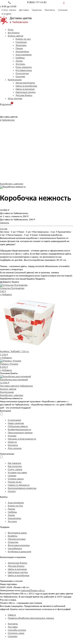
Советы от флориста (18, 485)
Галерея (12, 475)
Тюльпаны (21, 45)
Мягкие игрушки (17, 539)
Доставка (24, 10)
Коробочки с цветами (11, 184)
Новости (12, 442)
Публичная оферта (18, 426)
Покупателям (7, 454)
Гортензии (21, 42)
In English (6, 14)
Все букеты (14, 32)
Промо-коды (15, 482)
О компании (14, 420)
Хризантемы (22, 51)
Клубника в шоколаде (19, 551)
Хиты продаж (15, 98)
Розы (10, 29)
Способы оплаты (17, 630)
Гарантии (37, 10)
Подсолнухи (22, 73)
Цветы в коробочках (26, 86)
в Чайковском (19, 22)
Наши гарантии (16, 423)
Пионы (19, 48)
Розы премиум (24, 67)
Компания (5, 411)
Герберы (20, 58)
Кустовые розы (24, 70)
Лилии (19, 61)
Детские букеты (24, 95)
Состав (3, 229)
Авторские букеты (25, 83)
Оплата (12, 491)
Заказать (4, 222)
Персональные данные (20, 432)
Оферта (12, 615)
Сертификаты (15, 548)
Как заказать (14, 463)
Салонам (63, 10)
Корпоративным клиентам (22, 488)
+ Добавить (6, 294)
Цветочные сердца (25, 92)
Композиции (15, 79)
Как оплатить (15, 466)
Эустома (12, 521)
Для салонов (14, 448)
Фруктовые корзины (19, 545)
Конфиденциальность (19, 429)
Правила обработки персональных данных (31, 618)
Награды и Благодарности (22, 439)
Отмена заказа (16, 479)
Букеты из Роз (15, 506)
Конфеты (12, 536)
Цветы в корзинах (25, 89)
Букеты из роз (23, 39)
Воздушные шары (17, 533)
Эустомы (20, 64)
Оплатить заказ (16, 633)
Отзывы (12, 436)
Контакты (50, 10)
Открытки (13, 542)
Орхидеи (20, 76)
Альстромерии (24, 54)
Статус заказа (9, 10)
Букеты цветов (15, 36)
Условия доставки (17, 472)
